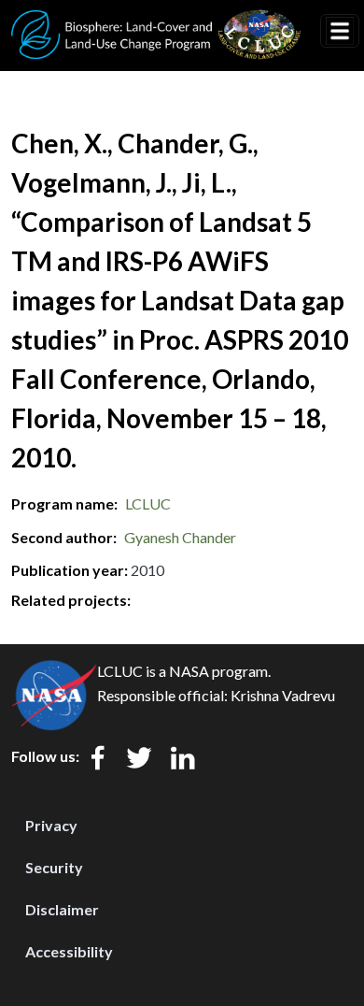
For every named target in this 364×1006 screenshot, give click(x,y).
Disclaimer (62, 909)
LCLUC (148, 503)
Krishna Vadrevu (283, 695)
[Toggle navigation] (339, 31)
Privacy (51, 825)
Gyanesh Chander (180, 537)
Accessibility (69, 951)
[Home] (156, 21)
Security (54, 867)
